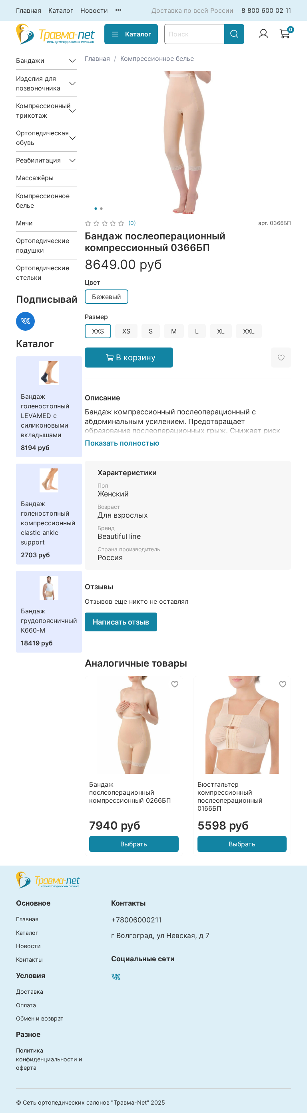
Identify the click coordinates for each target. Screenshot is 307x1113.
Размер (96, 317)
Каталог (60, 10)
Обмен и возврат (40, 1018)
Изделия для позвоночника (38, 83)
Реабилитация (38, 160)
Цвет (92, 282)
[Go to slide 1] (95, 208)
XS (126, 331)
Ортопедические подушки (42, 245)
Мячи (24, 223)
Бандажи (30, 60)
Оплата (26, 1005)
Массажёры (35, 178)
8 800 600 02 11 (266, 10)
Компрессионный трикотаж (40, 110)
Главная (28, 10)
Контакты (29, 959)
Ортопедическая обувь (40, 138)
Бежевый (106, 297)
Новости (94, 10)
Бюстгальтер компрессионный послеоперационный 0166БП (229, 796)
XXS (98, 331)
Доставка (29, 991)
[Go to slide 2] (101, 208)
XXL (249, 331)
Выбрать (133, 844)
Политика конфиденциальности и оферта (49, 1059)
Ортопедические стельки (42, 272)
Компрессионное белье (157, 58)
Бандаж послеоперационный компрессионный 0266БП (130, 792)
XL (221, 331)
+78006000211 (136, 920)
